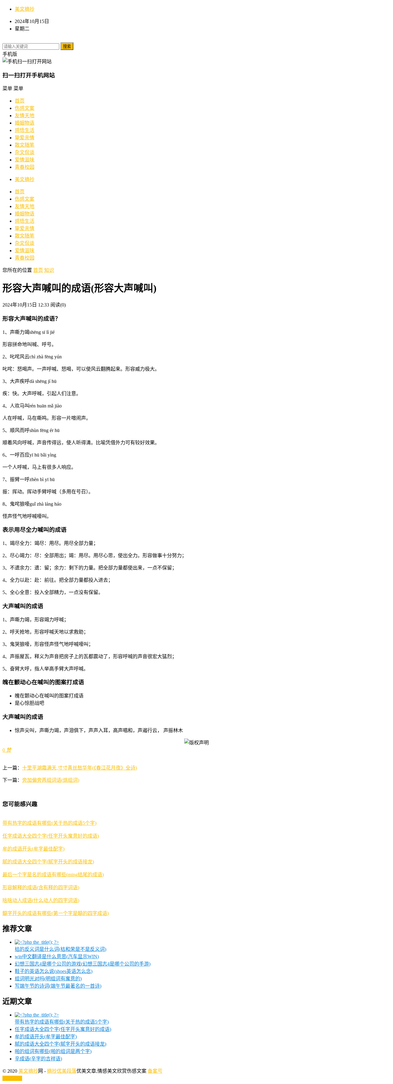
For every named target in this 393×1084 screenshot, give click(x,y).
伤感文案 (24, 108)
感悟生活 (24, 130)
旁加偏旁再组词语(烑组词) (50, 780)
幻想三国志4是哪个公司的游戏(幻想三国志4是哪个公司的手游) (82, 963)
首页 (20, 100)
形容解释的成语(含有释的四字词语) (40, 887)
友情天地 (24, 115)
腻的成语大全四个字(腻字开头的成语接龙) (48, 861)
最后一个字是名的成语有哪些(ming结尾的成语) (53, 874)
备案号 (155, 1071)
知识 (49, 270)
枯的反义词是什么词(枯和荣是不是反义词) (60, 949)
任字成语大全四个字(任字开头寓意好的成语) (50, 836)
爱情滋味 (24, 159)
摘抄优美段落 (61, 1071)
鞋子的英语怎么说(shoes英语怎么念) (53, 971)
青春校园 (24, 167)
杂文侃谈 (24, 152)
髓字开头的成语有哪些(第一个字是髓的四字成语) (55, 913)
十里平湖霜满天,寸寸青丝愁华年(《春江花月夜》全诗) (79, 767)
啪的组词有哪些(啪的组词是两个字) (53, 1051)
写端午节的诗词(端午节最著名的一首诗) (58, 986)
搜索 (67, 46)
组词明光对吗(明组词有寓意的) (48, 978)
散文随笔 (24, 145)
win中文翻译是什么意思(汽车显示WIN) (57, 956)
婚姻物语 (24, 122)
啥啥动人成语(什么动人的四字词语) (40, 900)
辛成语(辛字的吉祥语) (38, 1058)
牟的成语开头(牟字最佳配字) (33, 848)
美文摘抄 (24, 9)
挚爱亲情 (24, 137)
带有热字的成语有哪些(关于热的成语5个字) (49, 823)
